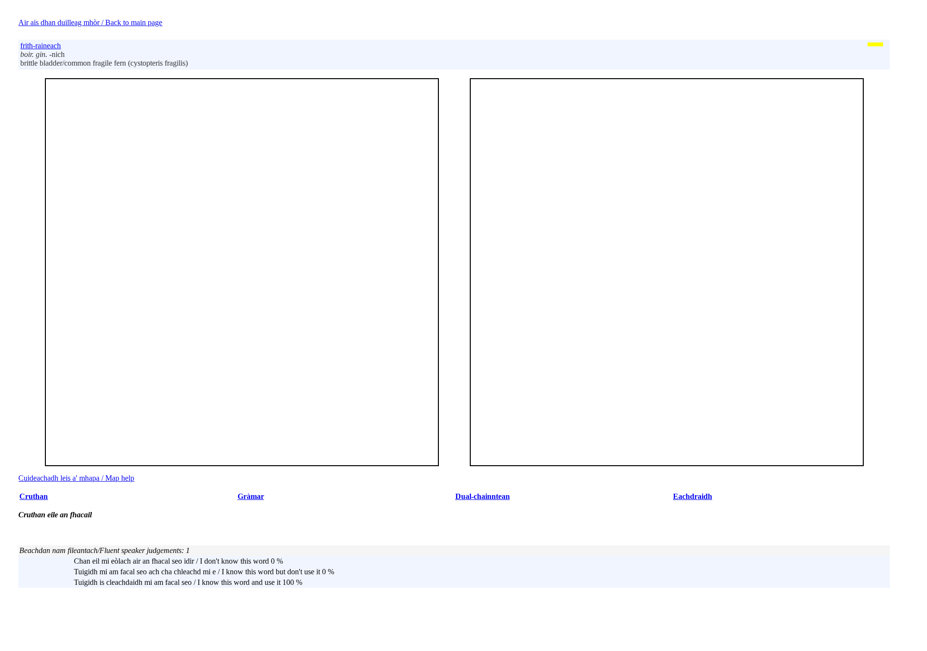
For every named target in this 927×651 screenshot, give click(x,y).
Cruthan (33, 496)
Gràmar (251, 496)
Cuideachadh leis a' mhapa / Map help (76, 478)
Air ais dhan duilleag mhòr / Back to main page (90, 22)
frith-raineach (40, 46)
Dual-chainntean (482, 496)
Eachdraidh (692, 496)
